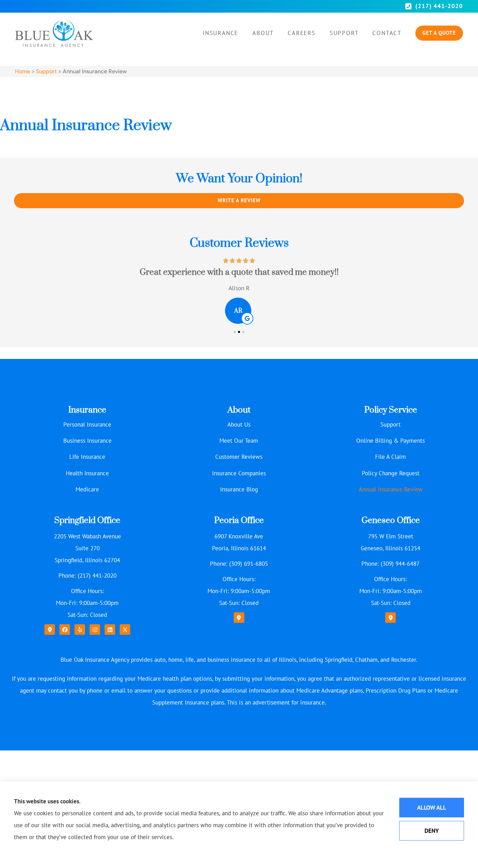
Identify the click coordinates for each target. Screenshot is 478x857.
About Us (239, 424)
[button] (235, 332)
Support (344, 33)
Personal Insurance (87, 424)
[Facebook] (64, 629)
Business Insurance (87, 440)
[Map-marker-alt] (49, 629)
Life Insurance (87, 457)
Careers (302, 33)
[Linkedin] (110, 629)
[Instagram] (95, 629)
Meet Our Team (238, 440)
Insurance (220, 33)
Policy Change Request (391, 473)
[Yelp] (80, 629)
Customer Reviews (238, 457)
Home (22, 71)
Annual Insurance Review (391, 489)
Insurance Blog (239, 489)
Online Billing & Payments (390, 440)
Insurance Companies (239, 473)
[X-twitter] (125, 629)
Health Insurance (87, 473)
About (263, 33)
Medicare (87, 489)
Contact (386, 33)
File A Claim (390, 457)
